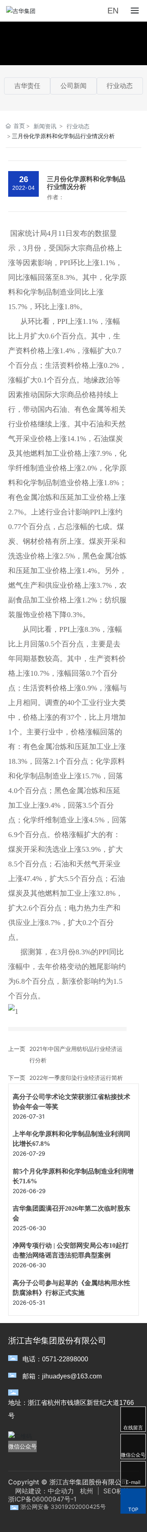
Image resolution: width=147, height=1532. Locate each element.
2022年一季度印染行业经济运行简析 (76, 1077)
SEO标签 (115, 1491)
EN (112, 10)
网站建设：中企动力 (44, 1491)
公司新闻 (73, 85)
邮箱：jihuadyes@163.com (62, 1376)
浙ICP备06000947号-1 (42, 1499)
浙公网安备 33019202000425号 (63, 1506)
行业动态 (120, 85)
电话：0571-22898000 (55, 1359)
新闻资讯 (44, 126)
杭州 (86, 1491)
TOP (133, 1509)
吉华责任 (27, 85)
